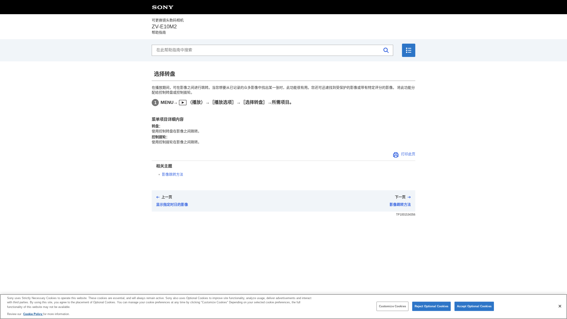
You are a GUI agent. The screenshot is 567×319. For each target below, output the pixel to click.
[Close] (560, 306)
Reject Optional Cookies (431, 306)
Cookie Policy (33, 313)
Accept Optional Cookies (474, 306)
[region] (283, 306)
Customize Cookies (392, 306)
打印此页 (408, 154)
